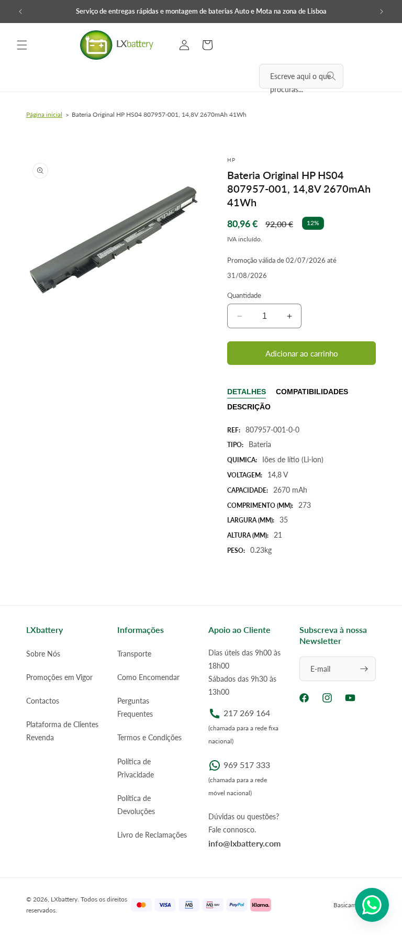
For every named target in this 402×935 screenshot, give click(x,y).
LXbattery (64, 899)
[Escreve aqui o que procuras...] (331, 75)
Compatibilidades (312, 391)
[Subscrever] (363, 668)
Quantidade (244, 295)
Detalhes (246, 391)
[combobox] (301, 76)
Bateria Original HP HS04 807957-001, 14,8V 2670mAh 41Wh (159, 114)
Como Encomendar (148, 677)
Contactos (42, 700)
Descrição (249, 407)
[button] (22, 45)
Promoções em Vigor (59, 677)
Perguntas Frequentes (135, 707)
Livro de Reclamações (152, 834)
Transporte (134, 653)
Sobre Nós (43, 653)
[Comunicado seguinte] (381, 11)
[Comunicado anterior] (20, 11)
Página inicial (44, 114)
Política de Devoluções (136, 805)
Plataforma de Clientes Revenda (62, 731)
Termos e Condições (149, 737)
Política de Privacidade (135, 768)
